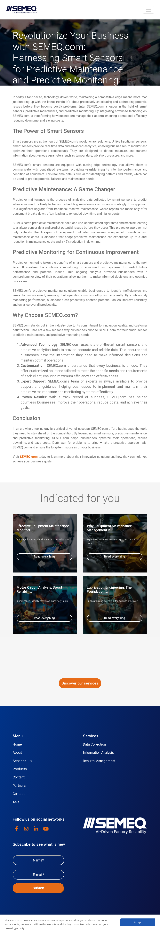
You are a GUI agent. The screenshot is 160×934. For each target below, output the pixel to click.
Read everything (44, 556)
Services (19, 761)
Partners (19, 786)
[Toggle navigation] (148, 10)
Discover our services (80, 683)
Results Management (99, 761)
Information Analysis (98, 753)
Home (17, 744)
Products (20, 769)
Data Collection (94, 744)
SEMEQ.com (29, 457)
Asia (16, 802)
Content (19, 777)
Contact (19, 794)
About (17, 753)
